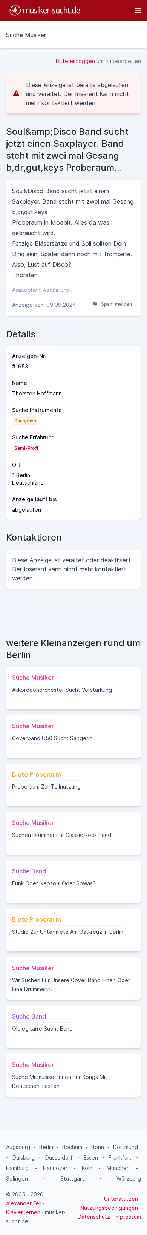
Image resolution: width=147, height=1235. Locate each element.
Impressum (128, 1217)
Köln (87, 1168)
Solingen (17, 1178)
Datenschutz (94, 1217)
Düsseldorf (59, 1157)
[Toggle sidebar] (114, 10)
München (118, 1168)
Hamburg (17, 1168)
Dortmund (125, 1147)
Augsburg (18, 1147)
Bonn (97, 1147)
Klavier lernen (23, 1212)
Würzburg (128, 1178)
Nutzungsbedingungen (109, 1208)
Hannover (55, 1168)
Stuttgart (72, 1178)
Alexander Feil (23, 1203)
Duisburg (23, 1157)
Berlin (46, 1147)
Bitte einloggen (75, 61)
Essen (90, 1157)
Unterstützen (121, 1199)
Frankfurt (120, 1157)
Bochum (72, 1147)
